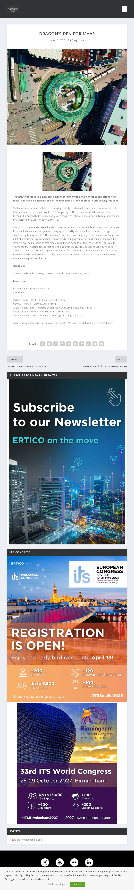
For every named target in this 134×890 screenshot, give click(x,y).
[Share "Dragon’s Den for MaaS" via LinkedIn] (75, 344)
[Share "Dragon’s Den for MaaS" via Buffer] (82, 344)
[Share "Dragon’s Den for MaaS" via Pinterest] (69, 344)
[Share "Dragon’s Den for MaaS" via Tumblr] (62, 344)
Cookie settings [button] (56, 884)
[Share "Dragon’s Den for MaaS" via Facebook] (42, 344)
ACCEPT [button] (77, 884)
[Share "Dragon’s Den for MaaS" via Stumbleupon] (88, 344)
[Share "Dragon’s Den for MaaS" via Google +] (55, 344)
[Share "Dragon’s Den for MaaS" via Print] (101, 344)
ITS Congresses (75, 40)
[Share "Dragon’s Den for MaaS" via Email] (95, 344)
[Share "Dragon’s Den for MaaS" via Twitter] (49, 344)
